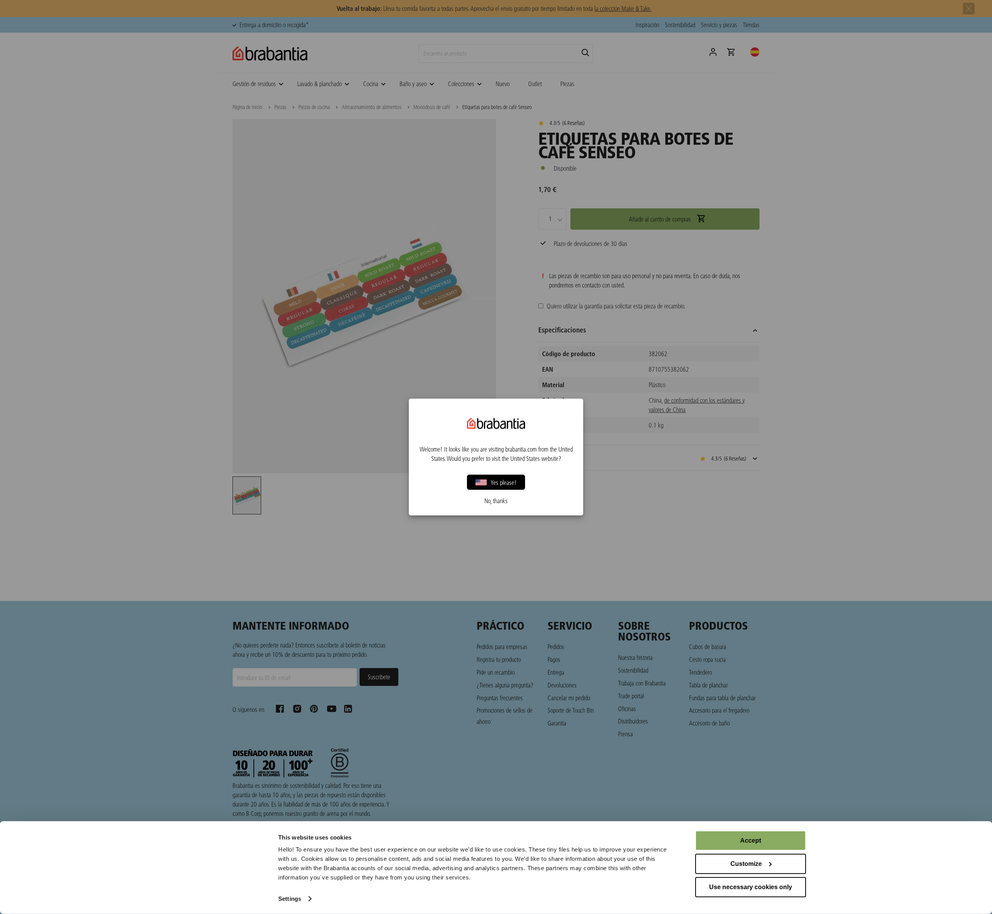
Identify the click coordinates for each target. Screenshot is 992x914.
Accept (750, 840)
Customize (746, 863)
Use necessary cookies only (750, 887)
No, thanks (496, 501)
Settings (289, 898)
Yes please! (504, 482)
